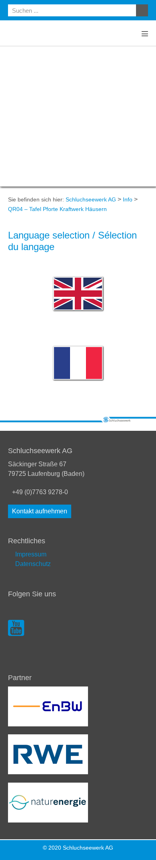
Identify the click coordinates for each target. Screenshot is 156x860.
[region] (78, 116)
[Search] (142, 10)
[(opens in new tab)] (48, 705)
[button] (39, 511)
